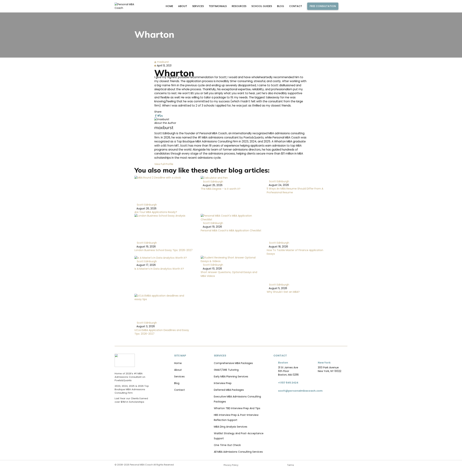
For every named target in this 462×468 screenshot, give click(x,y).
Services (198, 6)
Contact (295, 6)
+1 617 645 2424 (288, 382)
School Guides (261, 6)
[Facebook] (155, 115)
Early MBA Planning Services (231, 376)
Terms (290, 465)
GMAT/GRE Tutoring (226, 370)
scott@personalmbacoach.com (300, 391)
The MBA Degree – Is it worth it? (220, 189)
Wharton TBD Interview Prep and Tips (237, 408)
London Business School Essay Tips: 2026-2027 (163, 250)
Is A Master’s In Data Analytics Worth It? (159, 269)
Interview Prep (223, 383)
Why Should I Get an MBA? (283, 292)
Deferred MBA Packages (229, 390)
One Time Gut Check (227, 445)
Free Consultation (323, 6)
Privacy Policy (231, 465)
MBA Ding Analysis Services (230, 426)
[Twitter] (158, 115)
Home (169, 6)
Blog (280, 6)
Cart (343, 6)
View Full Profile (163, 164)
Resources (239, 6)
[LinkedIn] (161, 115)
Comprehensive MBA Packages (233, 363)
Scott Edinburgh (146, 204)
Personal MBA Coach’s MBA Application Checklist (231, 230)
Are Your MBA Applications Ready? (155, 212)
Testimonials (218, 6)
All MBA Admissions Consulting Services (238, 452)
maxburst (162, 62)
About (182, 6)
